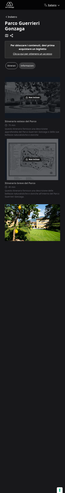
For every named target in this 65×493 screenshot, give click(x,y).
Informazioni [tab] (27, 65)
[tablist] (32, 67)
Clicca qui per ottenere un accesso (32, 53)
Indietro (12, 17)
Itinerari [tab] (11, 65)
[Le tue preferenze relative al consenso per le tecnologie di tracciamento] (60, 490)
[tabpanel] (32, 137)
